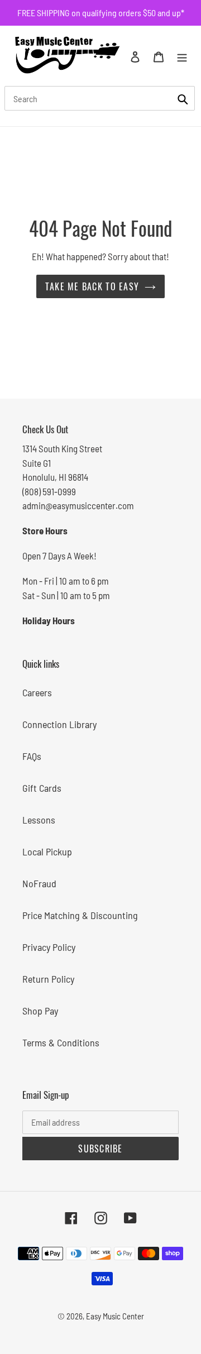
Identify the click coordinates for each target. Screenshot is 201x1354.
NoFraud (39, 883)
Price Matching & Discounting (80, 915)
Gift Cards (41, 788)
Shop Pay (40, 1010)
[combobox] (99, 98)
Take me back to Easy (92, 286)
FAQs (31, 756)
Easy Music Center (115, 1316)
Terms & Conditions (60, 1042)
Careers (37, 692)
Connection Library (59, 724)
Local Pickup (47, 851)
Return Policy (48, 979)
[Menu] (182, 55)
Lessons (38, 820)
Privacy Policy (48, 947)
